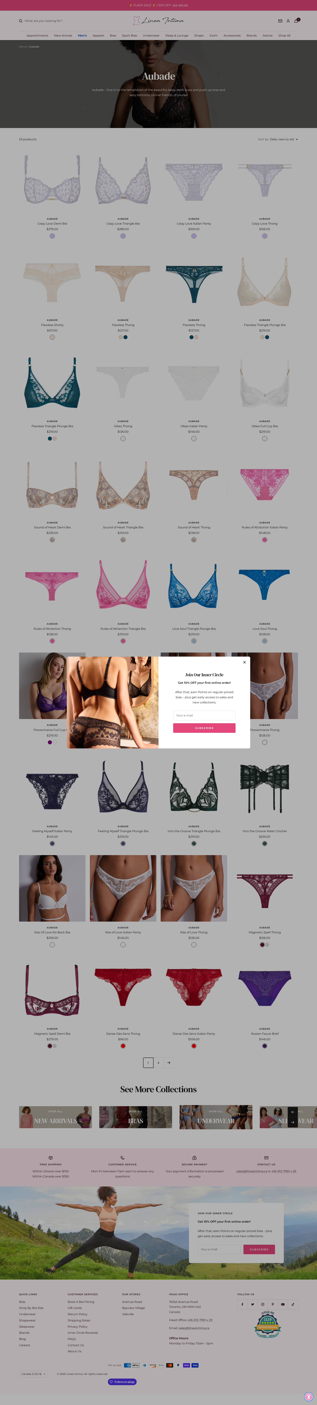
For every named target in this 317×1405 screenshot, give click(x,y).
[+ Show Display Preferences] (308, 1396)
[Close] (244, 662)
